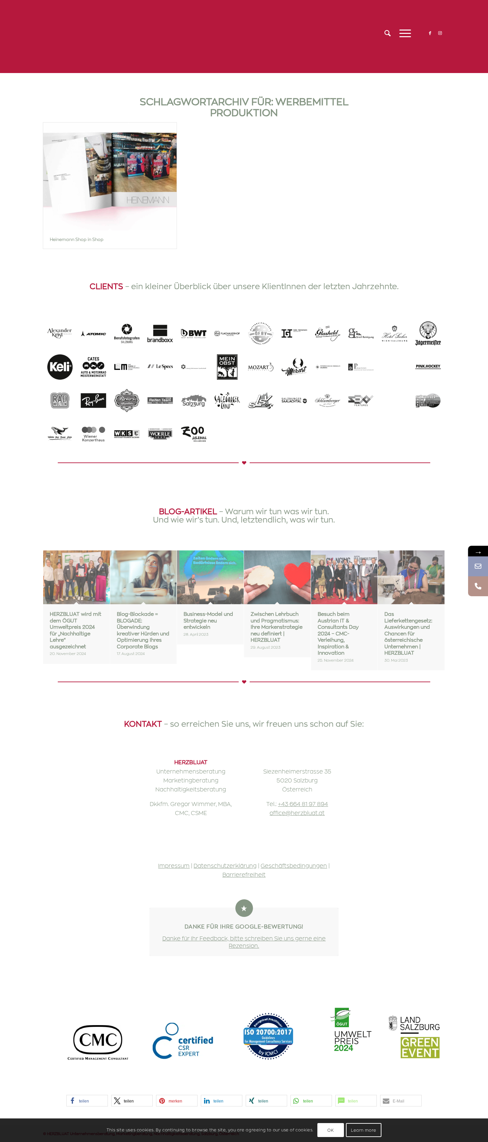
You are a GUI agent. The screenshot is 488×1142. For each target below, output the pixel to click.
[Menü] (403, 33)
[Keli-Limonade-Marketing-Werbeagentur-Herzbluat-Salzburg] (60, 367)
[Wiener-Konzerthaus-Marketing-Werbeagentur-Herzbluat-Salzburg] (93, 434)
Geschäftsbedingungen (294, 865)
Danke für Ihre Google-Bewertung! (244, 926)
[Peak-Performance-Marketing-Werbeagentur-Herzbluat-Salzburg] (394, 367)
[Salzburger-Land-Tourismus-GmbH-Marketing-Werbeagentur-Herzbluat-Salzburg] (227, 400)
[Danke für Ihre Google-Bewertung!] (244, 908)
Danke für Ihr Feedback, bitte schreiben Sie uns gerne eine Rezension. (244, 941)
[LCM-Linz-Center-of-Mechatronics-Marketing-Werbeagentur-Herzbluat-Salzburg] (127, 367)
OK (330, 1130)
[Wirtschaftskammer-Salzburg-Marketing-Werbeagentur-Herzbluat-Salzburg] (127, 434)
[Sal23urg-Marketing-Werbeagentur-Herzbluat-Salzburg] (193, 400)
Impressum (174, 865)
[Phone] (478, 586)
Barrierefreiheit (244, 874)
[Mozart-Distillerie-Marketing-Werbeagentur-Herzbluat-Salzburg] (261, 367)
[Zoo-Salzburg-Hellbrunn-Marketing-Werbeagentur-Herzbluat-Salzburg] (193, 434)
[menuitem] (387, 33)
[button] (87, 1100)
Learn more (363, 1130)
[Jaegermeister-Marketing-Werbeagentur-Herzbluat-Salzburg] (428, 333)
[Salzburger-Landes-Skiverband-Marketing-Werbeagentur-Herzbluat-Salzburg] (261, 400)
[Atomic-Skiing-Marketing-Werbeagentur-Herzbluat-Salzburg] (93, 333)
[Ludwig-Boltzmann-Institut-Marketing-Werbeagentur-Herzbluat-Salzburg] (193, 367)
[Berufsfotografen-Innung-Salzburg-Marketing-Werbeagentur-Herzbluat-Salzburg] (127, 333)
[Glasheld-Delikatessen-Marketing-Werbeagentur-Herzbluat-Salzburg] (328, 333)
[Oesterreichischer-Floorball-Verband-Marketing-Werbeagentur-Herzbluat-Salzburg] (261, 333)
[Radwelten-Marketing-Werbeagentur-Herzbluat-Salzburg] (60, 400)
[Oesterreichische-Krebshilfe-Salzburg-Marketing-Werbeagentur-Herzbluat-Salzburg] (328, 367)
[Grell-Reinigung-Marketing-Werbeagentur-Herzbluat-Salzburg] (361, 333)
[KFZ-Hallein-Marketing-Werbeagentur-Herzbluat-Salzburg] (93, 367)
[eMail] (478, 566)
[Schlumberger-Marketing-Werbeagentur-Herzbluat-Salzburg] (328, 400)
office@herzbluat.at (297, 812)
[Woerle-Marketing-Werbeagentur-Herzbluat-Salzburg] (160, 434)
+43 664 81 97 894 (303, 803)
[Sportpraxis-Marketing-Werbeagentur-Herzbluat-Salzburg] (394, 400)
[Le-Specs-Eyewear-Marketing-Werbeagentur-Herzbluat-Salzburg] (160, 367)
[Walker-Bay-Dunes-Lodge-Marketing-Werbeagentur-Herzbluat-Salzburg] (60, 434)
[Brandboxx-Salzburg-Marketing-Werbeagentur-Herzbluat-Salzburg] (160, 333)
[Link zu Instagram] (440, 33)
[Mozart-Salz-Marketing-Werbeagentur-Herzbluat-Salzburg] (294, 367)
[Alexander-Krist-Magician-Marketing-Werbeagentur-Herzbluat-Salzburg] (60, 333)
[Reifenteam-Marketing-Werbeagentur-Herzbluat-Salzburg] (160, 400)
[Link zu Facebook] (430, 33)
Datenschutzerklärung (225, 865)
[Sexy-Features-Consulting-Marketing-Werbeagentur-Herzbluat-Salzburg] (361, 400)
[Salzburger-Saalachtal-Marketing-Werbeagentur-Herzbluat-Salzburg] (294, 400)
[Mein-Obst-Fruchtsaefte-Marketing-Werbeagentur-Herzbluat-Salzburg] (227, 367)
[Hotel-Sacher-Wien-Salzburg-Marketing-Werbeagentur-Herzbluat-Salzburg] (394, 333)
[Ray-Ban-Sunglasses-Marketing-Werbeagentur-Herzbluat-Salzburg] (93, 400)
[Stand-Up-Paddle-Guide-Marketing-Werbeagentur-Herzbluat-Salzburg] (428, 400)
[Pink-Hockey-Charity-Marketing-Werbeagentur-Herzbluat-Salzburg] (428, 367)
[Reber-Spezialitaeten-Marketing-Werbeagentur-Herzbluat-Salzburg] (127, 400)
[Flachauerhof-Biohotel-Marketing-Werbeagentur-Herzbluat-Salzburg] (227, 333)
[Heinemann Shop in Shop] (110, 176)
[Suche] (387, 33)
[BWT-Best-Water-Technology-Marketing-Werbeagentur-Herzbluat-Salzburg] (193, 333)
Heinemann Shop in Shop (77, 239)
